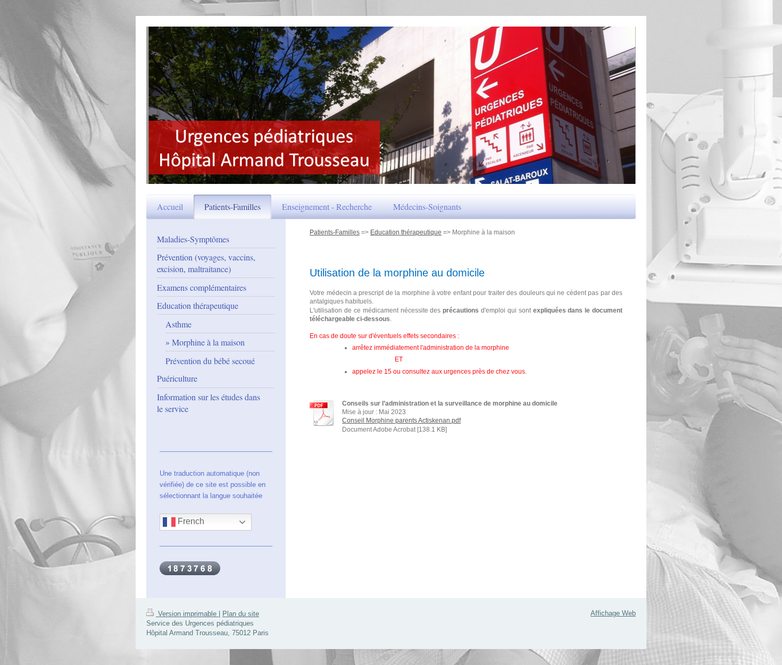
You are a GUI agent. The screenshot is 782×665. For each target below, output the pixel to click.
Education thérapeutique (406, 232)
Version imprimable (187, 614)
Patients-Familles (335, 232)
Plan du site (240, 614)
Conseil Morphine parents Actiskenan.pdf (401, 420)
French (190, 521)
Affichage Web (613, 613)
